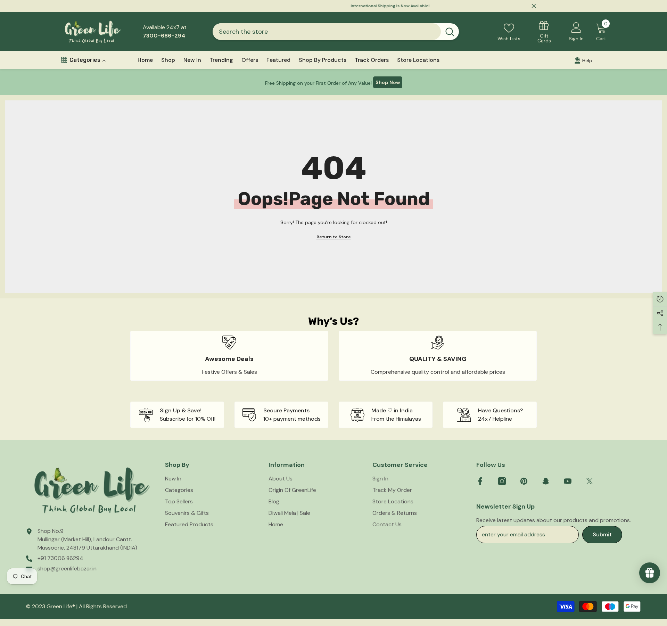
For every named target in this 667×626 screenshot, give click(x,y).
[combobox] (327, 31)
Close (534, 6)
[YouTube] (567, 481)
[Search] (336, 31)
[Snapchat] (545, 481)
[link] (229, 356)
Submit (602, 534)
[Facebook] (480, 481)
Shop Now (388, 82)
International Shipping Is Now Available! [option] (333, 6)
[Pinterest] (524, 481)
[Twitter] (589, 481)
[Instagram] (502, 481)
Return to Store (333, 237)
